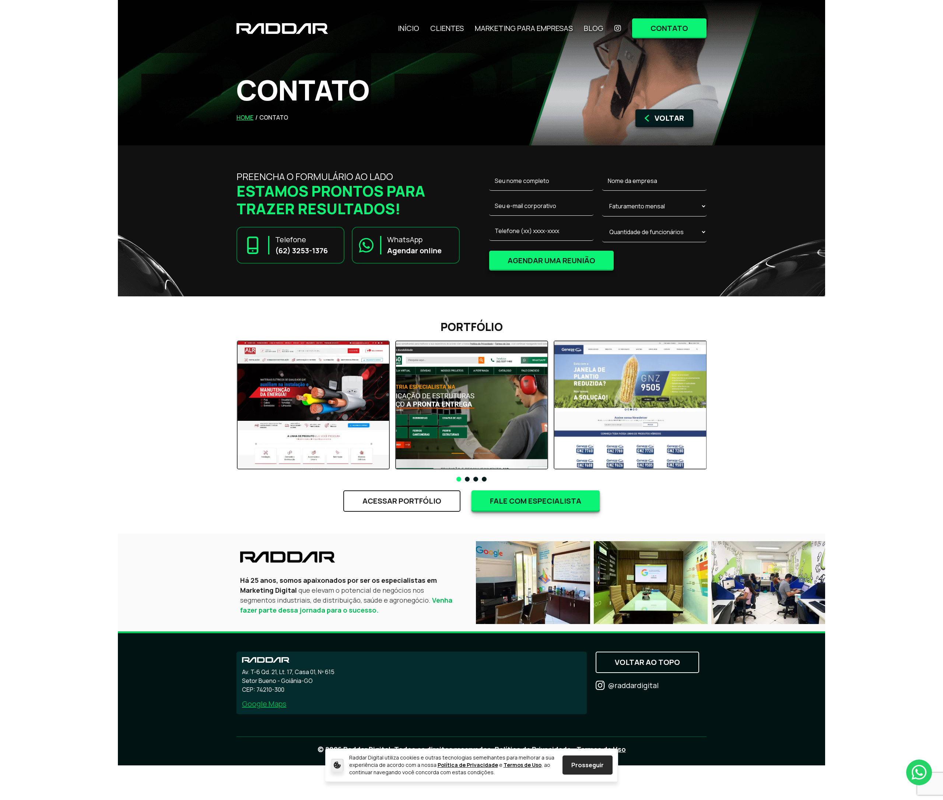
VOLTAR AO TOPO (647, 662)
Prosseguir (587, 765)
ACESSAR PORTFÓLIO (401, 501)
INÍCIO (408, 28)
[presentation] (213, 406)
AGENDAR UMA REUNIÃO (551, 260)
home (244, 117)
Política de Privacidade (468, 764)
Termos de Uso (522, 764)
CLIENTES (447, 28)
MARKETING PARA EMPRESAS (524, 28)
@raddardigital (633, 685)
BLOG (593, 28)
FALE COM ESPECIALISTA (535, 501)
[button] (458, 479)
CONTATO (669, 28)
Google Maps (264, 704)
